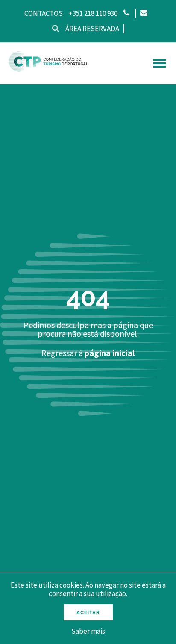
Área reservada (92, 28)
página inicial (110, 352)
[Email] (143, 13)
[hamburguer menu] (159, 63)
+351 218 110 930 (93, 13)
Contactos (43, 13)
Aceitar (88, 612)
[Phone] (126, 13)
